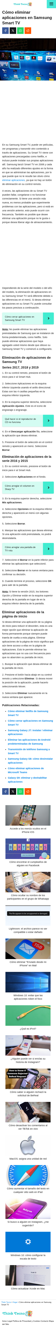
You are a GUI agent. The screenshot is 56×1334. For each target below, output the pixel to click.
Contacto (44, 1321)
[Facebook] (5, 30)
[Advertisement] (28, 112)
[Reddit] (28, 30)
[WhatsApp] (20, 30)
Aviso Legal (7, 1321)
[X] (13, 30)
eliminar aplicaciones (13, 180)
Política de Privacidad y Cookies (26, 1321)
